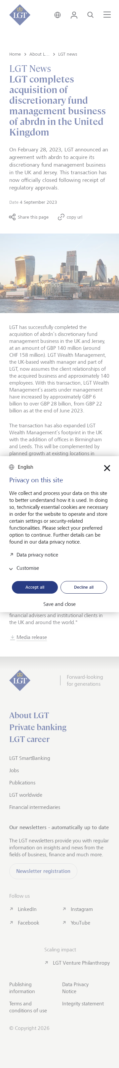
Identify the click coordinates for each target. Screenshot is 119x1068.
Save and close (59, 604)
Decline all (84, 587)
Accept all (34, 587)
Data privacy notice (37, 555)
